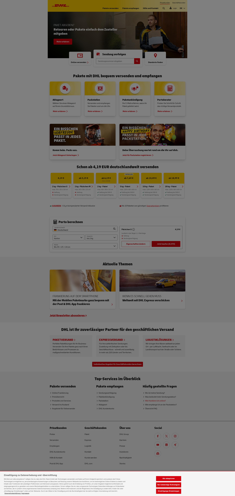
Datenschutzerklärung (13, 493)
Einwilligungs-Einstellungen (168, 491)
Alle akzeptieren (169, 478)
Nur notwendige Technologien (168, 485)
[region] (117, 483)
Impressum (25, 493)
